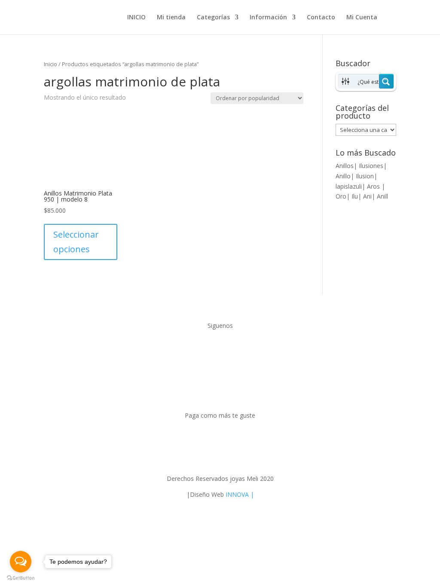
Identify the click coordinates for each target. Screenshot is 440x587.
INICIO (136, 17)
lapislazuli (349, 186)
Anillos (345, 166)
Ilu (354, 196)
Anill (382, 196)
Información (268, 17)
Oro (341, 196)
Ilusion (365, 176)
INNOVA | (240, 494)
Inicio (50, 64)
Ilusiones (371, 166)
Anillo (343, 176)
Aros (374, 186)
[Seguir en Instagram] (228, 347)
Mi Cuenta (361, 17)
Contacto (321, 17)
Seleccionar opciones (76, 242)
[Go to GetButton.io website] (20, 578)
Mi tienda (171, 17)
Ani (367, 196)
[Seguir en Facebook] (211, 347)
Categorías (213, 17)
